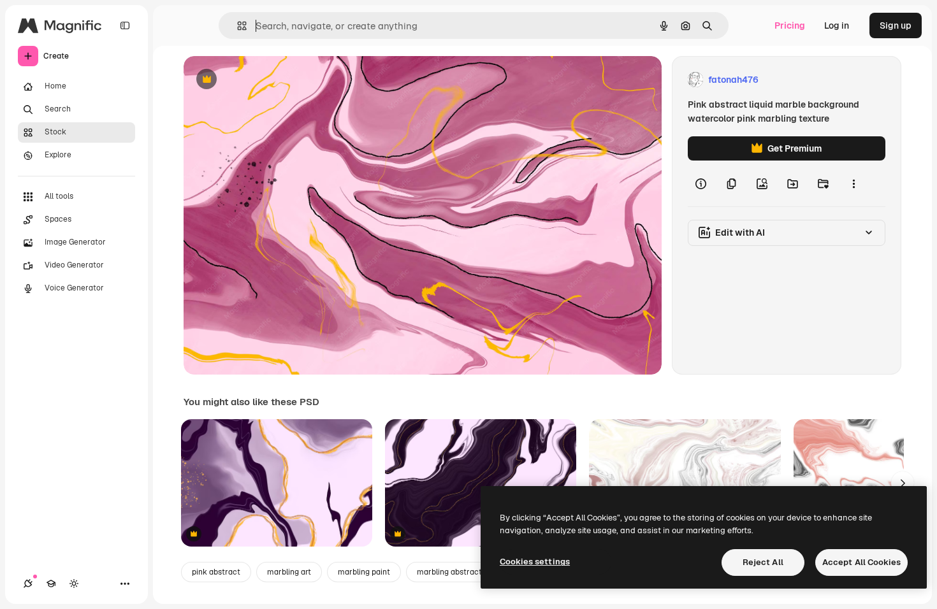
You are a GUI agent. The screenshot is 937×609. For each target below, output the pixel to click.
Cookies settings (535, 561)
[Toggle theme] (74, 583)
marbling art (289, 572)
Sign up (896, 25)
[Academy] (51, 583)
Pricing (789, 25)
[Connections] (28, 583)
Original (265, 80)
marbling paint (364, 572)
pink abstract (216, 572)
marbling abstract (449, 572)
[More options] (853, 183)
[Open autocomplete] (236, 26)
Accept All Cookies (861, 562)
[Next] (902, 483)
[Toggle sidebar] (125, 25)
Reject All (763, 562)
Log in (836, 25)
